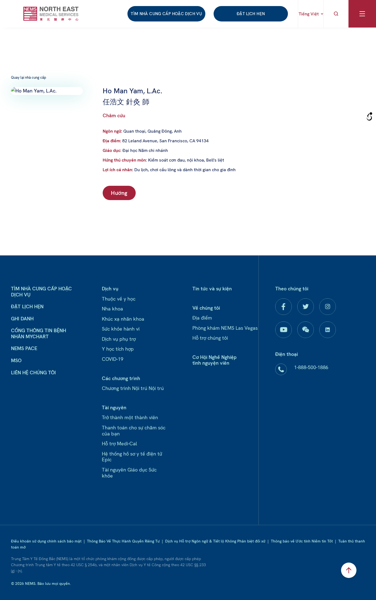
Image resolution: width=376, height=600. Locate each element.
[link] (50, 14)
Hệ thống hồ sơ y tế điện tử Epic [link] (132, 457)
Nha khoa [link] (112, 309)
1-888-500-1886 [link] (311, 367)
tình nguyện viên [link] (210, 363)
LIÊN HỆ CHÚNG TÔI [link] (33, 372)
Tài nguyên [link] (114, 407)
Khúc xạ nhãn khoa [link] (123, 319)
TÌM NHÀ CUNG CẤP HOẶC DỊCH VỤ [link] (166, 14)
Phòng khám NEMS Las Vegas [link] (225, 328)
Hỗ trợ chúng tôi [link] (210, 338)
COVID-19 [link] (112, 359)
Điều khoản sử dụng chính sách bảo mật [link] (46, 541)
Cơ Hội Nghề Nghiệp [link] (214, 357)
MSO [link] (16, 360)
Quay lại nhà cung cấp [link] (28, 77)
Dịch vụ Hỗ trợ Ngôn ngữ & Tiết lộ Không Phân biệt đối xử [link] (215, 541)
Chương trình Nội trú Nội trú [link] (133, 388)
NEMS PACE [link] (24, 348)
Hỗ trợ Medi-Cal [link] (119, 443)
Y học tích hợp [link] (118, 349)
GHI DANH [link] (22, 318)
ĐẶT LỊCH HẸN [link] (251, 14)
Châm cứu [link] (114, 115)
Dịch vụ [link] (110, 288)
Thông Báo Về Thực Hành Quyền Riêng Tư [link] (123, 541)
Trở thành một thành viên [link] (130, 417)
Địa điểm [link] (202, 318)
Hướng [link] (119, 193)
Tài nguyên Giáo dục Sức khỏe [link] (129, 473)
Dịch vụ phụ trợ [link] (119, 339)
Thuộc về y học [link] (118, 299)
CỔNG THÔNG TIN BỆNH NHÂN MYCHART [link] (38, 333)
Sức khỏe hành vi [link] (121, 329)
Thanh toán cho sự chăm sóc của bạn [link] (133, 430)
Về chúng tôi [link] (206, 308)
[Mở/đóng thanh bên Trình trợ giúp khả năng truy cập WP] (369, 116)
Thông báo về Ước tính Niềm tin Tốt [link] (302, 541)
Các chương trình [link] (121, 378)
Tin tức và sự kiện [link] (212, 288)
